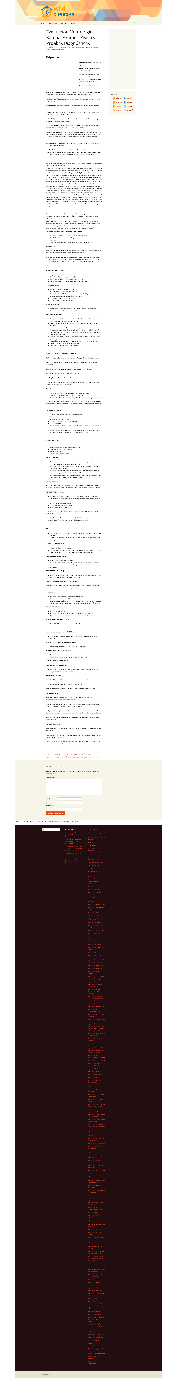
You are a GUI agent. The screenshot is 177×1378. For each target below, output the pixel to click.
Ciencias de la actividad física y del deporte (72, 47)
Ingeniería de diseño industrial (96, 968)
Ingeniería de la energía (94, 979)
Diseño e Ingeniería (93, 865)
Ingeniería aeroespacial (94, 892)
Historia (118, 106)
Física (89, 874)
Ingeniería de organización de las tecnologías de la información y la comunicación (96, 1028)
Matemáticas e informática (95, 1334)
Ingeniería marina (93, 1279)
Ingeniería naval (92, 1298)
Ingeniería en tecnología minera (96, 1173)
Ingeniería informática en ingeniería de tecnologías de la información (96, 1258)
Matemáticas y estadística (95, 1337)
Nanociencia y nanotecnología (96, 1340)
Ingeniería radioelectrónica (95, 1304)
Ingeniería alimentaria (94, 933)
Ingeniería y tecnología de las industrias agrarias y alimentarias (96, 1319)
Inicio (42, 23)
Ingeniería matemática (94, 1285)
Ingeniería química (93, 1301)
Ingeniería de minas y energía (96, 1004)
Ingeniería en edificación (95, 1112)
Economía (130, 110)
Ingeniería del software (94, 1069)
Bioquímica (91, 842)
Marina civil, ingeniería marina (96, 1324)
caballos (89, 47)
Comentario (50, 777)
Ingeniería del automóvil (94, 1063)
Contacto (73, 23)
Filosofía (129, 106)
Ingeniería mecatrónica (94, 1290)
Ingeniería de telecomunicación (96, 1060)
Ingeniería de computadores (96, 965)
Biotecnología (92, 845)
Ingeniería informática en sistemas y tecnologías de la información (96, 1265)
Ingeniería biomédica (94, 939)
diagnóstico (96, 47)
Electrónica (91, 868)
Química (90, 1343)
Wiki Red (63, 23)
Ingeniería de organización (95, 1024)
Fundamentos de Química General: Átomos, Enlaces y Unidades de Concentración (73, 848)
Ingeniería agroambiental (95, 922)
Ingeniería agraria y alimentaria (96, 904)
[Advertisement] (62, 75)
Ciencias (118, 98)
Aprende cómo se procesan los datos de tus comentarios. (60, 821)
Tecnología (91, 1346)
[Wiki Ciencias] (88, 10)
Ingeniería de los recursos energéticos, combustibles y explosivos (96, 991)
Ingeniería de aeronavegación (96, 960)
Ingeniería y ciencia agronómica (96, 1314)
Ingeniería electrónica (94, 1077)
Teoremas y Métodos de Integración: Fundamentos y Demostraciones (73, 835)
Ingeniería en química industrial (96, 1143)
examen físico (50, 49)
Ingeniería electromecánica (95, 1074)
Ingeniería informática (94, 1229)
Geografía (119, 102)
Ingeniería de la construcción (96, 976)
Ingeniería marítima (93, 1282)
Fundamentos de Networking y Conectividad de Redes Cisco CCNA (73, 861)
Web (47, 809)
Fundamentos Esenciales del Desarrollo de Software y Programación (73, 841)
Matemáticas (91, 1332)
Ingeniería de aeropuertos (95, 963)
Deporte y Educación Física (95, 862)
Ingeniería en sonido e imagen (96, 1170)
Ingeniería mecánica (93, 1288)
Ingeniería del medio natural (95, 1066)
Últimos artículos (52, 23)
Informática (91, 886)
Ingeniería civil (92, 942)
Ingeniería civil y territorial (95, 944)
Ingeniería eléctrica (93, 1071)
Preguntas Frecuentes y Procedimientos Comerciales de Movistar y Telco (74, 855)
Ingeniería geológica (93, 1212)
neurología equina (59, 49)
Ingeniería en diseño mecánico (96, 1109)
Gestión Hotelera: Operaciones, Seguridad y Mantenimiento (79, 757)
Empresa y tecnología (94, 871)
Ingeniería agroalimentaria (95, 915)
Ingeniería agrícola (93, 912)
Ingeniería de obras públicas (96, 1006)
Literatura (130, 102)
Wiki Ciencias (45, 1374)
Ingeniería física (92, 1200)
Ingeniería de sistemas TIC (95, 1048)
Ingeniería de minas (93, 1001)
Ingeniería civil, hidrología (95, 952)
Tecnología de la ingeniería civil (96, 1353)
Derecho (118, 110)
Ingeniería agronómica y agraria (96, 930)
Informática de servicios (94, 889)
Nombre (49, 799)
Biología (129, 98)
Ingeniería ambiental (93, 936)
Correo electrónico (50, 804)
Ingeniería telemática (94, 1311)
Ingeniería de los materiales (95, 982)
